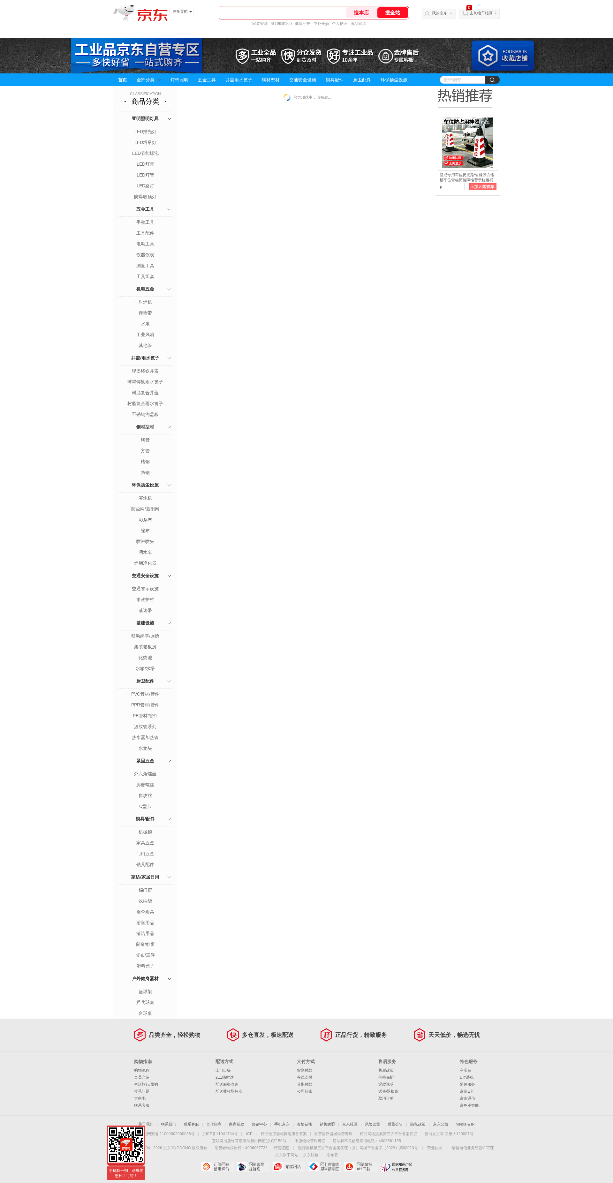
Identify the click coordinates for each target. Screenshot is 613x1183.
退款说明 (386, 1084)
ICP (249, 1134)
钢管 (145, 439)
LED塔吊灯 (145, 142)
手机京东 (282, 1124)
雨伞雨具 (145, 911)
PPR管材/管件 (145, 704)
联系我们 (168, 1124)
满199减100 (281, 23)
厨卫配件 (362, 79)
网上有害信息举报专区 (324, 1167)
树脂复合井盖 (145, 392)
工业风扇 (145, 334)
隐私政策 (418, 1124)
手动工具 (145, 222)
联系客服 (141, 1105)
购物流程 (141, 1070)
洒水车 (145, 552)
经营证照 (281, 1148)
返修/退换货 (388, 1091)
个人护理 (339, 23)
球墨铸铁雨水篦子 (145, 381)
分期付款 (304, 1084)
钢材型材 (271, 79)
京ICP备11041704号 (220, 1134)
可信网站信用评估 (217, 1167)
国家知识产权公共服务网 (396, 1167)
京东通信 (467, 1098)
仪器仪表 (145, 254)
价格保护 (386, 1077)
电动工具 (145, 243)
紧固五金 (145, 760)
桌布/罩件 (145, 955)
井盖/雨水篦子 (145, 357)
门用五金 (145, 853)
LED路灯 (145, 185)
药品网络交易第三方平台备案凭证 (388, 1134)
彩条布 (145, 519)
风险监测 (372, 1124)
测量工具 (145, 265)
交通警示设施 (145, 588)
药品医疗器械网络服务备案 (284, 1134)
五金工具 (207, 79)
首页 (122, 79)
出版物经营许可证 (310, 1141)
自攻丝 (145, 795)
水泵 (145, 323)
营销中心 (259, 1124)
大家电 (140, 1098)
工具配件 (145, 233)
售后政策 (386, 1070)
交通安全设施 (302, 79)
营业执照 (435, 1148)
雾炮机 (145, 498)
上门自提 (223, 1070)
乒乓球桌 (145, 1002)
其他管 (145, 345)
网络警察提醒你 (253, 1167)
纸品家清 (358, 23)
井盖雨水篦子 (238, 79)
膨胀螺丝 (145, 784)
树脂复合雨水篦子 (145, 403)
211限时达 (225, 1077)
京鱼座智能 (469, 1105)
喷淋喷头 (145, 541)
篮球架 (145, 991)
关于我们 (146, 1124)
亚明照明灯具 (145, 118)
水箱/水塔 (145, 668)
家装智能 (260, 23)
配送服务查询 (227, 1084)
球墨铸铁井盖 (145, 370)
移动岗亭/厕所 (145, 635)
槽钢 (145, 461)
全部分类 (146, 79)
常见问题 (141, 1091)
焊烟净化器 (145, 563)
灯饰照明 (179, 79)
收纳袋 (145, 900)
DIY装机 (467, 1077)
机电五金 (145, 288)
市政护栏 (145, 599)
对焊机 (145, 302)
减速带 (145, 610)
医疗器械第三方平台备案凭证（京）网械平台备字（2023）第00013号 (358, 1148)
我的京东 (439, 13)
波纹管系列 (145, 726)
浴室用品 (145, 922)
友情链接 (304, 1124)
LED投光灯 (145, 131)
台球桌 (145, 1013)
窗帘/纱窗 (145, 944)
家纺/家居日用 (145, 876)
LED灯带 (145, 164)
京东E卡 (467, 1091)
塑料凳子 (145, 965)
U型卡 (145, 806)
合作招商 (214, 1124)
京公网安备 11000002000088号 (167, 1134)
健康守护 (302, 23)
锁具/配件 (145, 818)
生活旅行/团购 (146, 1084)
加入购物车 (482, 186)
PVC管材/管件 (145, 694)
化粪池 (145, 657)
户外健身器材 (145, 978)
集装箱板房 (145, 646)
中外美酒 (321, 23)
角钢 (145, 472)
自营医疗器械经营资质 (333, 1134)
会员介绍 (141, 1077)
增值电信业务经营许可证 (473, 1148)
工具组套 (145, 276)
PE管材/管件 (145, 715)
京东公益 (440, 1124)
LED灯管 (145, 174)
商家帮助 (236, 1124)
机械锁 (145, 831)
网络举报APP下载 (360, 1167)
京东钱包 (310, 1155)
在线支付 (304, 1077)
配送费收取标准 (229, 1091)
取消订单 (386, 1098)
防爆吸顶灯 (145, 196)
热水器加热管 (145, 737)
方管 (145, 450)
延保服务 (467, 1084)
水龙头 (145, 748)
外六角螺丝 (145, 773)
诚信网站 (288, 1167)
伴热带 (145, 312)
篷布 (145, 530)
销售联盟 (327, 1124)
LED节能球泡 (145, 153)
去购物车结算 (481, 13)
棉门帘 (145, 890)
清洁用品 (145, 933)
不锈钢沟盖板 (145, 414)
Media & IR (465, 1124)
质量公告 (395, 1124)
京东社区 (350, 1124)
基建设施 (145, 622)
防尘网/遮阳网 (145, 508)
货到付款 (304, 1070)
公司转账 (304, 1091)
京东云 (332, 1155)
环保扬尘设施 (394, 79)
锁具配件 (335, 79)
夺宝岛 (465, 1070)
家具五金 (145, 842)
